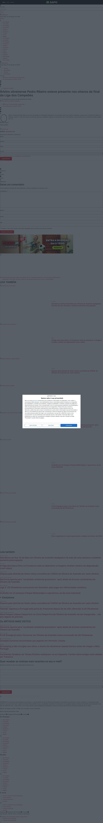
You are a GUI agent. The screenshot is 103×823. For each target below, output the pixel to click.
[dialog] (51, 411)
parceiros (35, 400)
